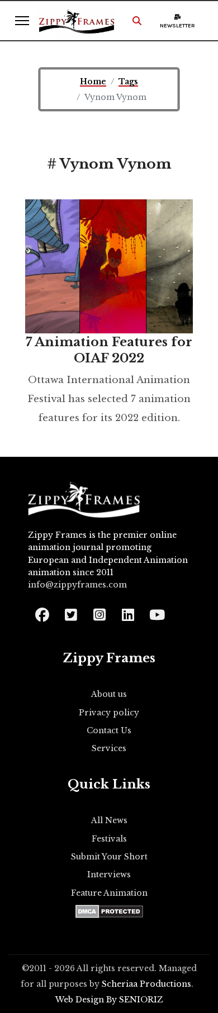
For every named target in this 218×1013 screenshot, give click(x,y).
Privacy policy (109, 713)
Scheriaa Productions (146, 984)
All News (109, 820)
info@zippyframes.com (77, 585)
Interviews (109, 874)
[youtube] (156, 611)
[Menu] (22, 20)
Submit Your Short (109, 857)
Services (109, 748)
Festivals (109, 839)
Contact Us (109, 730)
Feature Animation (109, 893)
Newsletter (177, 25)
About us (109, 694)
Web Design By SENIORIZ (109, 1000)
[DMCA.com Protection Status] (109, 911)
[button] (136, 20)
